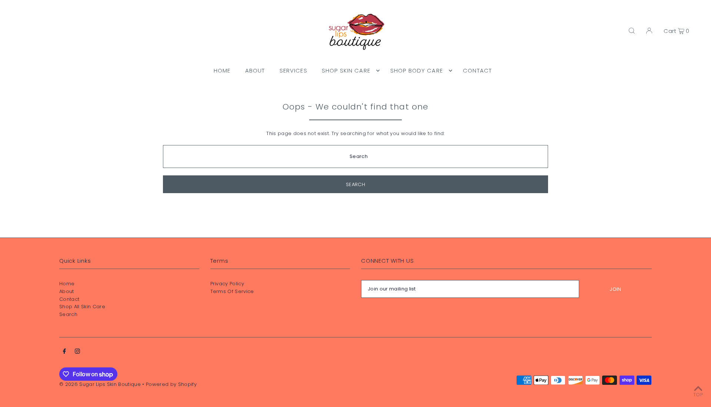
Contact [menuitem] (477, 70)
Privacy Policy (227, 283)
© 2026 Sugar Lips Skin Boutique (100, 384)
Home (66, 283)
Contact (69, 299)
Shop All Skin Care (82, 306)
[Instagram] (77, 352)
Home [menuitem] (222, 70)
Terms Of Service (232, 291)
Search (68, 314)
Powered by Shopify (171, 384)
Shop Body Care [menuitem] (416, 70)
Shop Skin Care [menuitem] (346, 70)
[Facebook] (64, 352)
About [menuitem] (255, 70)
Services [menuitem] (293, 70)
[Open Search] (632, 30)
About (66, 291)
